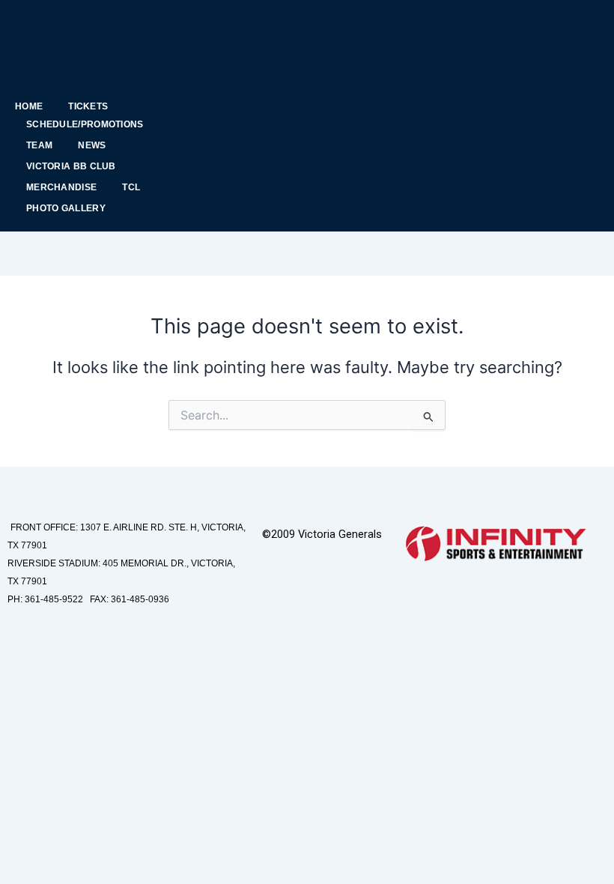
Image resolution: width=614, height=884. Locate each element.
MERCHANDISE (61, 187)
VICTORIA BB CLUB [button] (71, 166)
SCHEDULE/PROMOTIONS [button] (85, 124)
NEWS (92, 145)
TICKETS (88, 106)
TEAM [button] (39, 145)
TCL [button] (131, 187)
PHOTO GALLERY (66, 208)
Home (29, 106)
